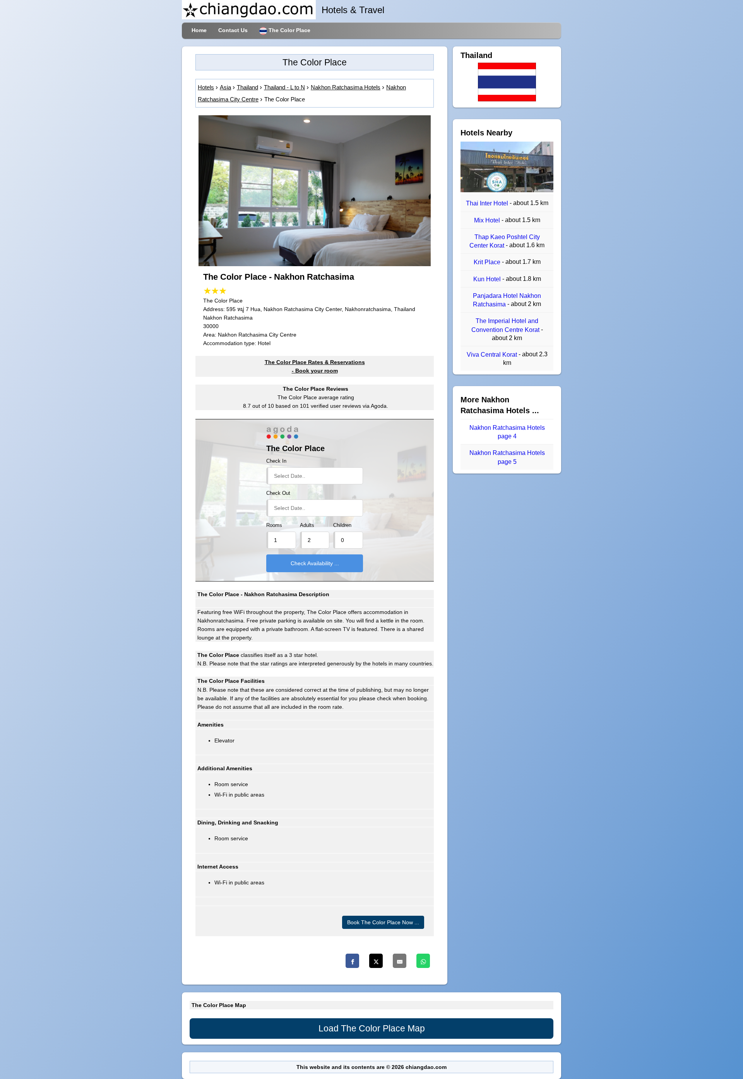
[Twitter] (376, 961)
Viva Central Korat (493, 354)
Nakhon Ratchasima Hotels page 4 (507, 431)
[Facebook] (352, 961)
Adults (307, 525)
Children (342, 525)
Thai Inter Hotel (488, 203)
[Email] (399, 961)
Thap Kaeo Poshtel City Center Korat (504, 241)
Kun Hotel (487, 279)
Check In (276, 461)
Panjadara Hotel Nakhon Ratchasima (507, 300)
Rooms (274, 525)
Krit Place (488, 262)
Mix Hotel (488, 220)
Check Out (278, 493)
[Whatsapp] (423, 961)
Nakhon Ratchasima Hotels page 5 (507, 457)
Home (199, 30)
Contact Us (233, 30)
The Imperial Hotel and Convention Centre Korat (506, 325)
